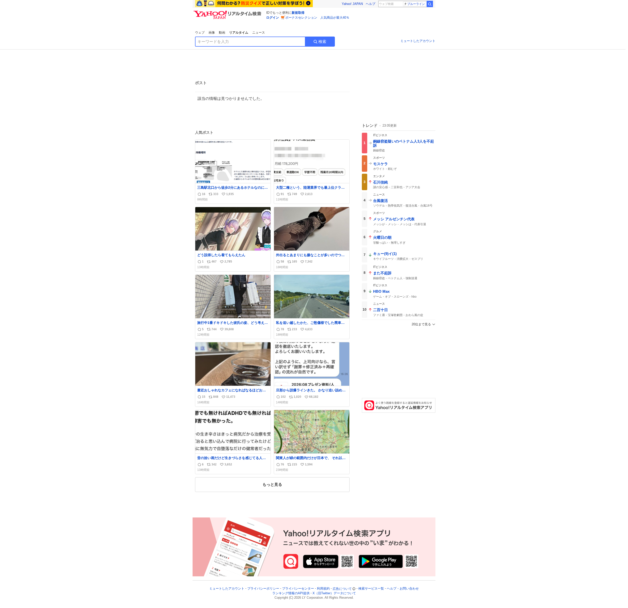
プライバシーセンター (298, 589)
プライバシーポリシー (263, 589)
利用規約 (323, 589)
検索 (322, 42)
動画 (222, 32)
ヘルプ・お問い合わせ (403, 589)
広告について (342, 589)
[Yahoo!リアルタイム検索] (228, 12)
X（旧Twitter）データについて (334, 593)
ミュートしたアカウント (417, 41)
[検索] (430, 4)
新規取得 (298, 12)
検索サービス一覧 (371, 589)
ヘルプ (370, 4)
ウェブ (200, 32)
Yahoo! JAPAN (352, 4)
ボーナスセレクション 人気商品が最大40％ (317, 17)
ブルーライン (416, 4)
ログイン (272, 17)
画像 (212, 32)
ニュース (258, 32)
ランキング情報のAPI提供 (291, 593)
